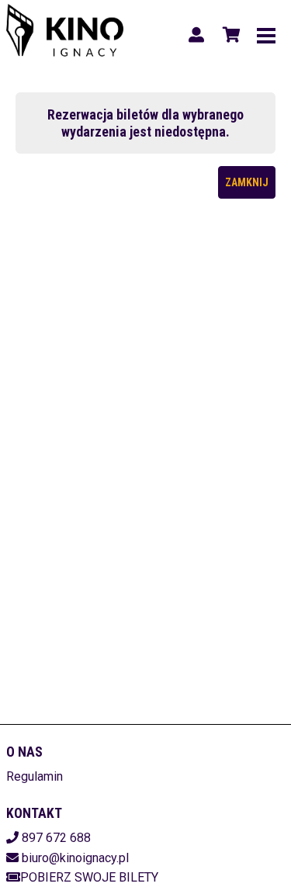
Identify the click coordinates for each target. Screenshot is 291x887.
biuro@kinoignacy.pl (75, 858)
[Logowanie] (196, 35)
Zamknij (246, 182)
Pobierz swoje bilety (89, 877)
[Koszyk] (229, 35)
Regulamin (34, 776)
